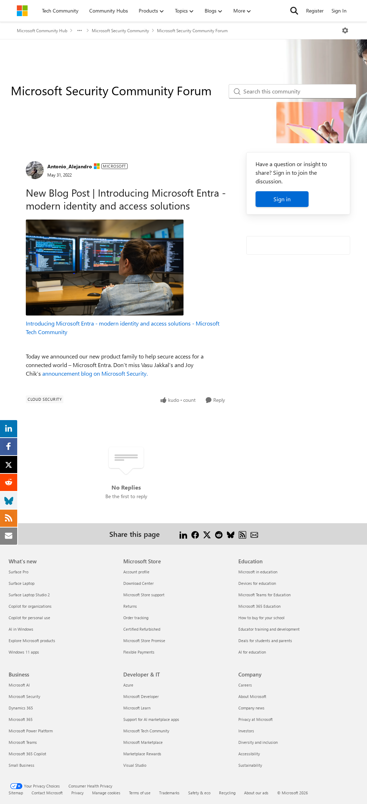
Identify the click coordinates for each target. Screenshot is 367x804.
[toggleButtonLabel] (345, 30)
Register (315, 10)
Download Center (138, 583)
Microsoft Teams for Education (264, 594)
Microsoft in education (257, 571)
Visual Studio (134, 765)
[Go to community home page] (22, 10)
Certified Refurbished (141, 629)
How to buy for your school (261, 617)
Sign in (282, 199)
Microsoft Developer (141, 696)
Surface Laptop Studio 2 (29, 594)
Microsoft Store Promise (144, 640)
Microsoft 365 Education (259, 606)
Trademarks (169, 792)
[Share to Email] (254, 534)
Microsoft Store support (144, 594)
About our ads (256, 792)
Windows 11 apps (24, 652)
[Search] (294, 10)
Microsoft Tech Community (146, 730)
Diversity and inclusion (258, 742)
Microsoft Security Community (120, 30)
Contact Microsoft (47, 792)
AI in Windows (21, 629)
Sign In (339, 10)
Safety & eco (199, 792)
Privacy (77, 792)
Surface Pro (18, 571)
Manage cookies (106, 792)
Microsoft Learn (137, 708)
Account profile (136, 571)
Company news (251, 708)
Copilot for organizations (30, 606)
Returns (130, 606)
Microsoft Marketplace (143, 742)
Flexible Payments (138, 652)
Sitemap (16, 792)
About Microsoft (252, 696)
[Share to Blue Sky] (230, 534)
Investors (246, 730)
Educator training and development (269, 629)
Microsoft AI (19, 685)
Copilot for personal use (29, 617)
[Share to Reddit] (219, 534)
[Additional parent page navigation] (79, 30)
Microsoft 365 (21, 719)
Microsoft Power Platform (31, 730)
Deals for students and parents (265, 640)
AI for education (252, 652)
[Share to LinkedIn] (183, 534)
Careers (245, 685)
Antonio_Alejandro (69, 166)
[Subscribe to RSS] (242, 534)
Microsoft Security (24, 696)
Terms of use (140, 792)
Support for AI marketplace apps (151, 719)
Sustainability (250, 765)
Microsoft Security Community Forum (192, 30)
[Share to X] (207, 534)
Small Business (21, 765)
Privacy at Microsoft (255, 719)
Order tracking (135, 617)
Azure (128, 685)
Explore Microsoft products (32, 640)
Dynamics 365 (21, 708)
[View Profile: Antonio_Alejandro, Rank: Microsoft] (35, 170)
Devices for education (257, 583)
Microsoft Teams (23, 742)
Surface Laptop (21, 583)
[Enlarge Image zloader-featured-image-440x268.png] (105, 268)
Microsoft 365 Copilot (27, 753)
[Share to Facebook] (195, 534)
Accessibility (249, 753)
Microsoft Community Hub (42, 30)
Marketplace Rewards (142, 753)
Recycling (227, 792)
